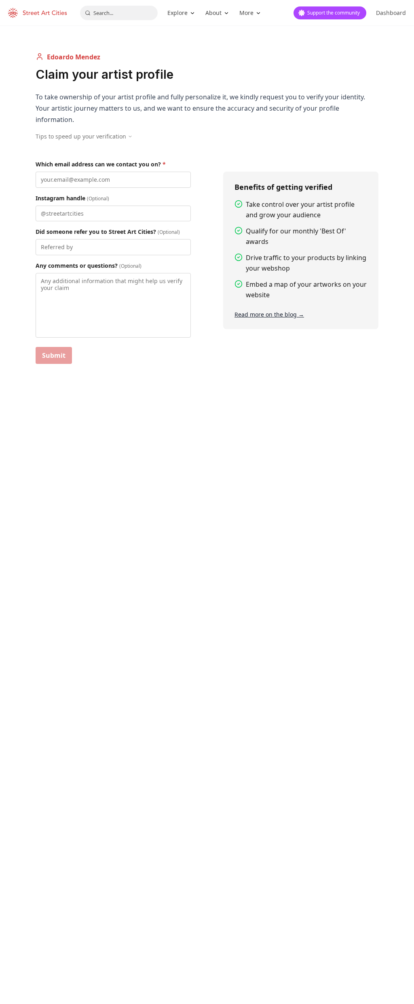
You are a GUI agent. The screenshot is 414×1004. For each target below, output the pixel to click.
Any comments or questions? (89, 265)
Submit (53, 355)
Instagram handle (72, 198)
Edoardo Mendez (73, 57)
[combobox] (119, 13)
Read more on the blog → (269, 314)
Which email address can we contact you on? (101, 164)
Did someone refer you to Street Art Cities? (108, 231)
